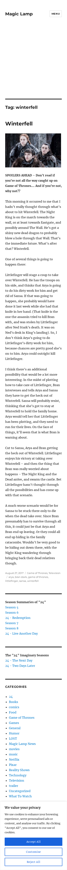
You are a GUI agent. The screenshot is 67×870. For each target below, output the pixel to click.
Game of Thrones (37, 573)
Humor (14, 733)
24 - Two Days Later (20, 666)
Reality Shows (19, 770)
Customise (33, 852)
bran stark (21, 576)
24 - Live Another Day (21, 633)
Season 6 (12, 612)
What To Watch (20, 796)
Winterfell (19, 123)
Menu (56, 13)
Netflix (14, 759)
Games (14, 723)
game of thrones (38, 576)
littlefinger (11, 580)
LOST (13, 738)
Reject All (33, 862)
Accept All (33, 841)
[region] (33, 835)
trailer (13, 786)
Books (13, 702)
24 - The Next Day (18, 660)
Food (12, 712)
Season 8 (11, 628)
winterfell (33, 580)
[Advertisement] (33, 63)
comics (14, 707)
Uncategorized (20, 791)
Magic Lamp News (22, 744)
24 (11, 696)
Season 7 (11, 623)
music (13, 754)
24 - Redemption (18, 618)
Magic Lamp (19, 13)
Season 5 (11, 607)
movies (14, 749)
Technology (17, 775)
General (14, 728)
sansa (22, 580)
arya (11, 576)
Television (54, 573)
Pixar (13, 765)
